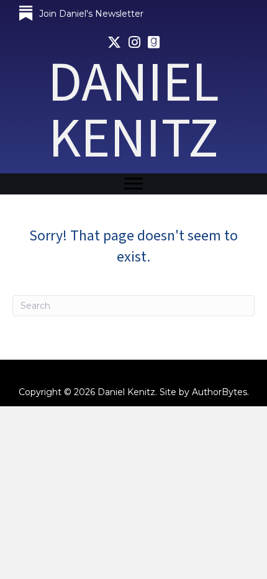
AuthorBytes (219, 392)
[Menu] (133, 183)
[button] (81, 13)
